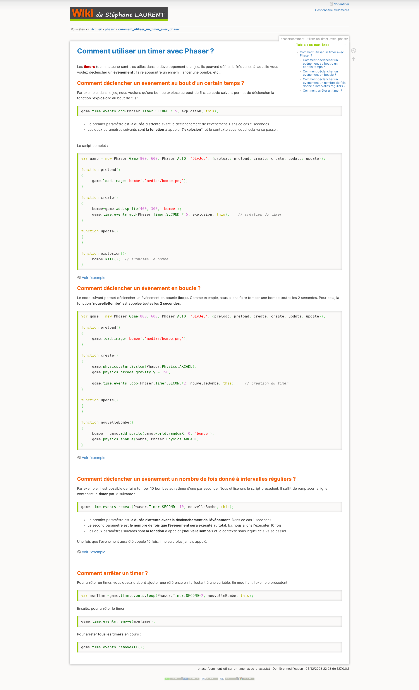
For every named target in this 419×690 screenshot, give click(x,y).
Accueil (96, 29)
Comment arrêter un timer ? (322, 90)
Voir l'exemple (93, 277)
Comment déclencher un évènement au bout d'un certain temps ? (320, 63)
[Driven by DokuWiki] (246, 678)
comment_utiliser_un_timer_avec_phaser (149, 29)
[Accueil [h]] (138, 8)
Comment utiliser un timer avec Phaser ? (322, 53)
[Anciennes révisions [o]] (354, 50)
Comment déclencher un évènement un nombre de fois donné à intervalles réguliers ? (324, 82)
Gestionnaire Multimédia (332, 10)
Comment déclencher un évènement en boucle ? (320, 72)
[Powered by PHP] (191, 678)
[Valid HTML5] (209, 678)
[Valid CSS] (228, 678)
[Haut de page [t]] (354, 59)
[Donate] (173, 678)
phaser (110, 29)
